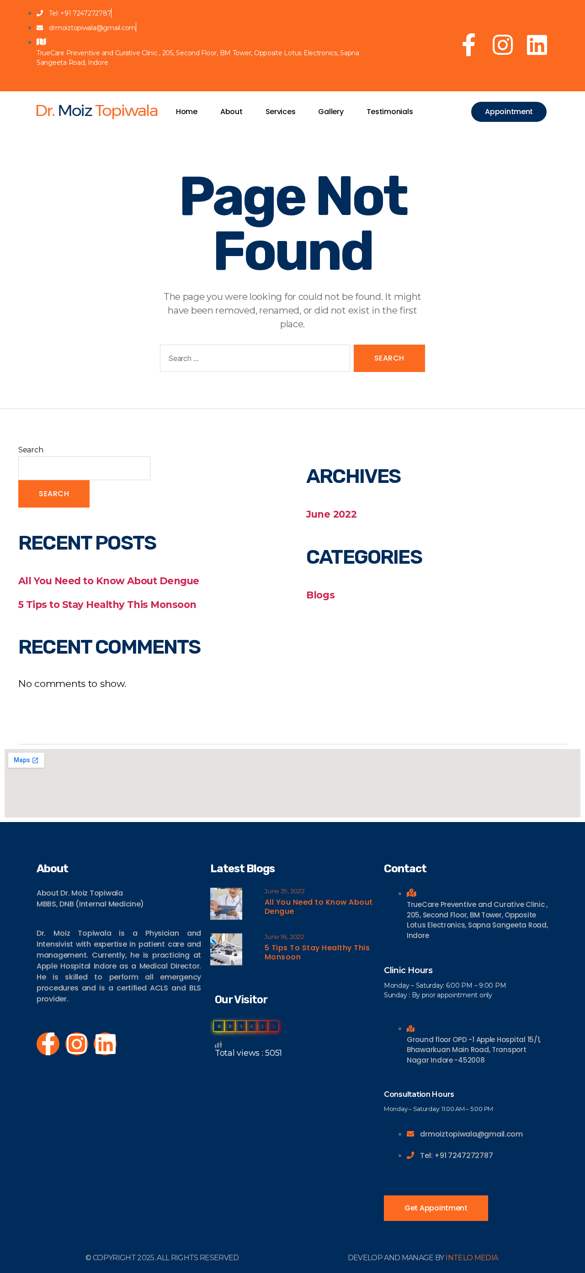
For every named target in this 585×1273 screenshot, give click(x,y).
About (231, 111)
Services (281, 111)
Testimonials (390, 111)
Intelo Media (472, 1257)
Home (186, 111)
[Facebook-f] (468, 44)
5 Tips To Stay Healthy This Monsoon (317, 952)
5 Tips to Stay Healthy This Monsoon (107, 604)
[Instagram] (502, 44)
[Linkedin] (537, 44)
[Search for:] (253, 360)
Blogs (320, 595)
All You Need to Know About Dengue (108, 581)
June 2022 (331, 514)
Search (30, 449)
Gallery (330, 111)
